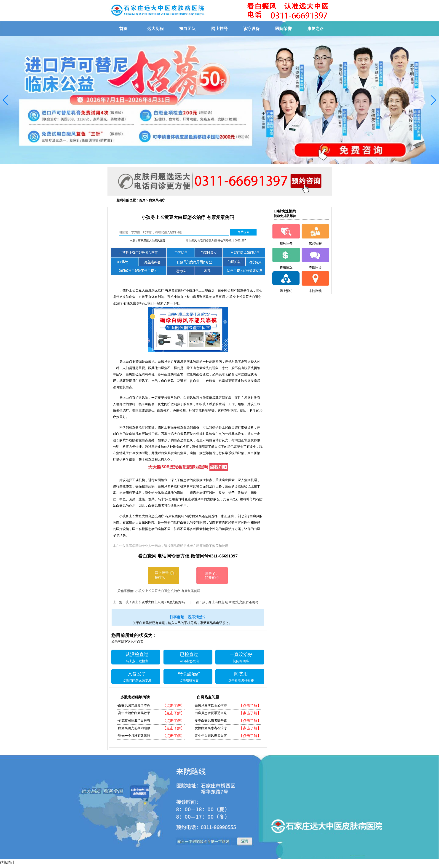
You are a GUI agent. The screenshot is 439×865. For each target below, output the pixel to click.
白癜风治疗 (157, 200)
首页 (142, 200)
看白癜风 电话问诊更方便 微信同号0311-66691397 (216, 240)
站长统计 (7, 862)
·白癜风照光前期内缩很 (133, 728)
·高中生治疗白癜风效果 (133, 713)
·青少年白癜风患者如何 (210, 735)
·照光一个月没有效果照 (133, 735)
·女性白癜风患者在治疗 (210, 728)
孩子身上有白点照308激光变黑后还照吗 (230, 602)
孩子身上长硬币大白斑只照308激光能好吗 (155, 602)
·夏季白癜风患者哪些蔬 (210, 720)
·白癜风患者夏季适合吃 (210, 713)
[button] (5, 100)
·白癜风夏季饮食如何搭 (210, 705)
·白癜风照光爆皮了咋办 (133, 705)
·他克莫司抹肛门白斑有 (133, 720)
